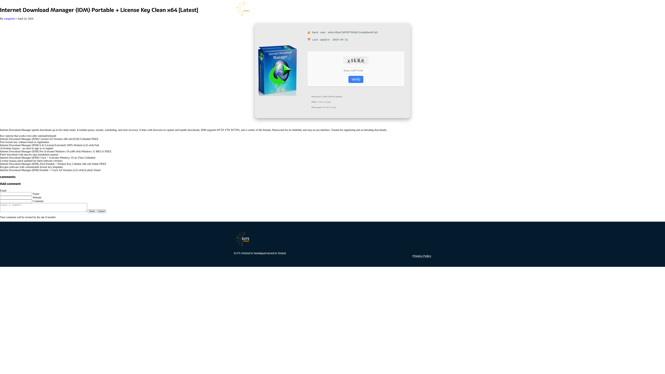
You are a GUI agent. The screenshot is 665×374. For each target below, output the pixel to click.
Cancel (101, 211)
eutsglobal (9, 18)
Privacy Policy (422, 256)
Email (3, 190)
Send (91, 211)
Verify (356, 79)
